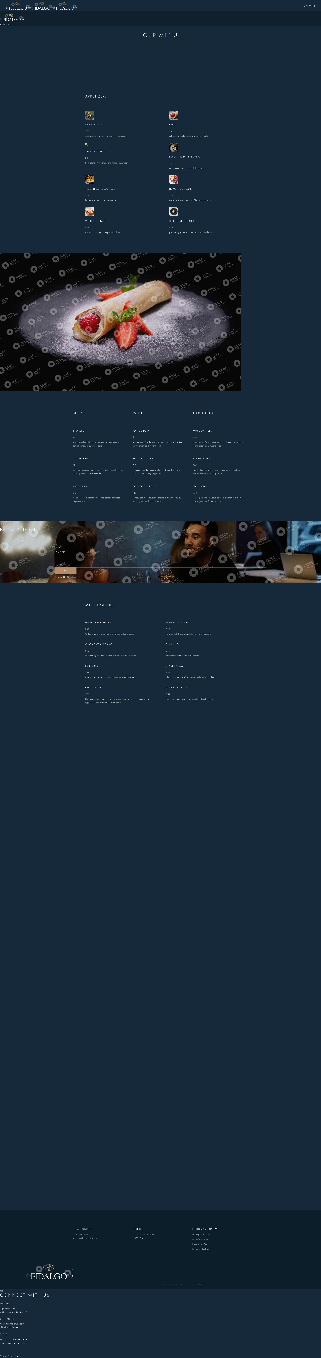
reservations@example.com (12, 1323)
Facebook (12, 1356)
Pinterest (3, 1356)
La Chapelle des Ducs (201, 1234)
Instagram (21, 1356)
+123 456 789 (20, 1311)
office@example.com (9, 1327)
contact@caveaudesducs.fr (87, 1238)
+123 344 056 (6, 1311)
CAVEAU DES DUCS (176, 1284)
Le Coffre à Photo (200, 1239)
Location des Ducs (200, 1244)
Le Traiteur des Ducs (201, 1248)
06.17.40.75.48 (81, 1234)
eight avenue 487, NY (9, 1308)
